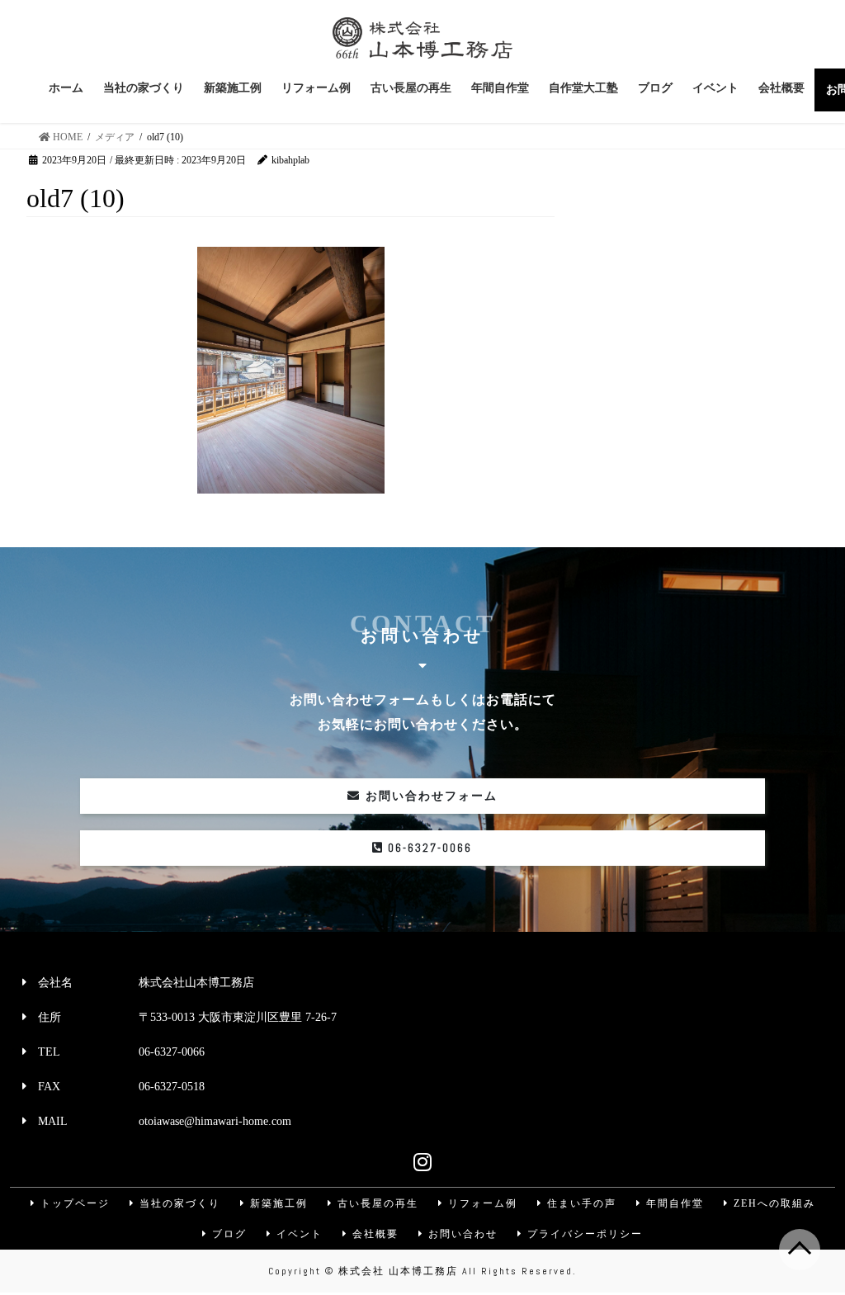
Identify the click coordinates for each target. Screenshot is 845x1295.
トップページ (73, 1203)
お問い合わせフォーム (429, 796)
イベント (297, 1234)
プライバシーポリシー (583, 1234)
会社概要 (373, 1234)
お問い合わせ (461, 1234)
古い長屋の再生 (375, 1203)
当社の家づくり (177, 1203)
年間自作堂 (673, 1203)
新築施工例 (277, 1203)
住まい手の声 (579, 1203)
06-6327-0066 (428, 847)
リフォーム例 (480, 1203)
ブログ (227, 1234)
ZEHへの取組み (772, 1203)
